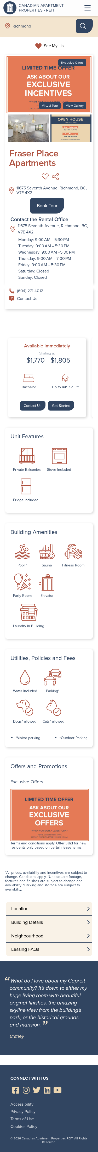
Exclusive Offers (72, 62)
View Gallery (75, 105)
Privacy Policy (23, 1112)
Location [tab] (19, 908)
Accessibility (21, 1104)
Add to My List (45, 177)
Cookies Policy (23, 1126)
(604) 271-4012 (30, 291)
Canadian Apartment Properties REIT (34, 7)
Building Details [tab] (27, 922)
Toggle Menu (87, 8)
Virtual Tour (50, 105)
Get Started (61, 405)
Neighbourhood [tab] (27, 935)
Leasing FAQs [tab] (25, 949)
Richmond (22, 26)
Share (56, 177)
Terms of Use (22, 1119)
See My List (54, 45)
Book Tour (47, 205)
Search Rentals (84, 26)
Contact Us (27, 299)
